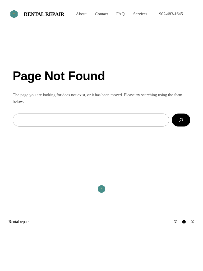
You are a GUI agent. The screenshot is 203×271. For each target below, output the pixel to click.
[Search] (181, 120)
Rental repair (44, 14)
